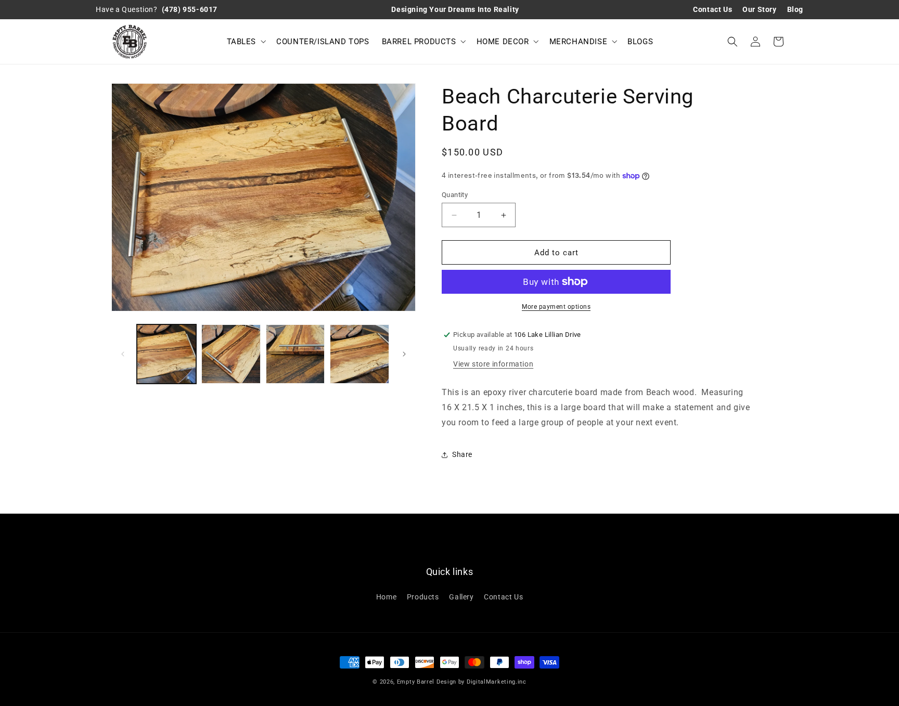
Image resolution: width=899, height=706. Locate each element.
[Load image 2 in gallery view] (231, 354)
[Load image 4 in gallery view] (359, 354)
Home (386, 597)
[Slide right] (404, 354)
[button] (246, 42)
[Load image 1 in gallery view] (166, 354)
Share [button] (462, 454)
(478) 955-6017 (189, 9)
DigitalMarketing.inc (496, 681)
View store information (493, 364)
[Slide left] (122, 354)
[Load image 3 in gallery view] (295, 354)
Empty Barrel (416, 681)
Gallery (461, 597)
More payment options (556, 306)
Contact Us (712, 9)
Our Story (759, 9)
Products (423, 597)
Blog (795, 9)
